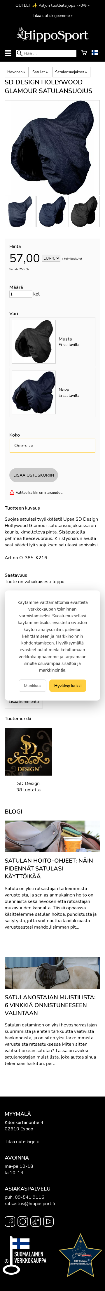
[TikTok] (35, 1222)
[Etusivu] (52, 42)
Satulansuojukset (71, 72)
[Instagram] (23, 1222)
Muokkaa (32, 686)
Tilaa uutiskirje (20, 1142)
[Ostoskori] (84, 53)
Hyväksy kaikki (67, 686)
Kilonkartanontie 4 (24, 1122)
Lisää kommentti (24, 701)
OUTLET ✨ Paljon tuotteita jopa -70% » (52, 5)
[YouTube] (48, 1222)
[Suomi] (96, 53)
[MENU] (8, 53)
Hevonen (16, 72)
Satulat (40, 72)
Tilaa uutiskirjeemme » (53, 15)
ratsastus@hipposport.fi (30, 1203)
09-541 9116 (29, 1197)
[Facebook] (10, 1222)
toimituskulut (73, 259)
